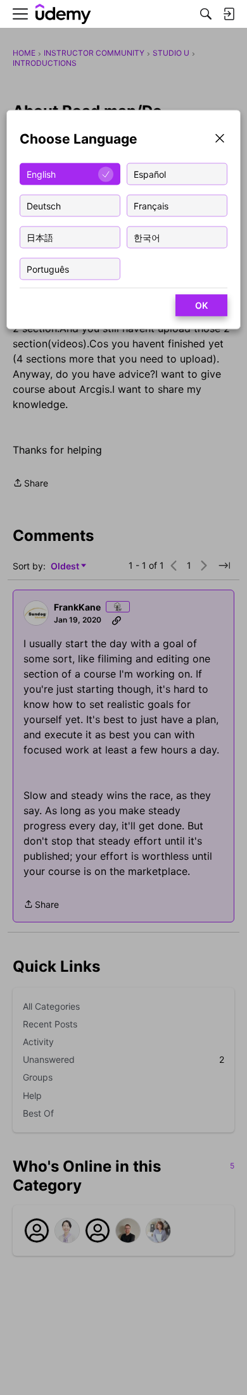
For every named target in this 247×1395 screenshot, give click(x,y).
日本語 (40, 237)
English (41, 173)
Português (48, 268)
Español (150, 173)
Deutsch (44, 205)
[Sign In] (228, 14)
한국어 (147, 237)
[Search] (205, 14)
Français (151, 205)
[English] (63, 14)
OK (201, 305)
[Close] (219, 139)
